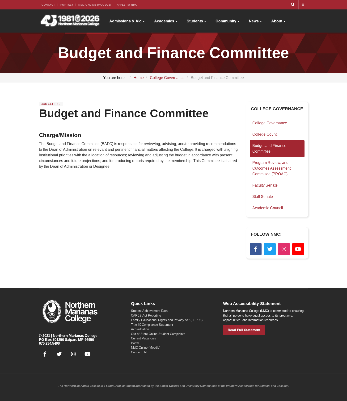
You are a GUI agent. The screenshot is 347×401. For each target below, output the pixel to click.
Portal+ (66, 4)
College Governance (269, 123)
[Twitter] (270, 249)
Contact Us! (139, 352)
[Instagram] (284, 249)
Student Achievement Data (149, 311)
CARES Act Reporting (146, 315)
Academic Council (267, 208)
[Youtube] (298, 249)
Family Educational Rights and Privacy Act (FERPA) (167, 320)
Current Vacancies (143, 338)
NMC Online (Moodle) (94, 4)
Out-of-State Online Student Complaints (158, 334)
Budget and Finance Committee (124, 113)
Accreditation (140, 329)
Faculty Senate (265, 185)
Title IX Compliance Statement (152, 324)
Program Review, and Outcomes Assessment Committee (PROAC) (271, 168)
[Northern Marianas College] (70, 21)
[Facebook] (256, 249)
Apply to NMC (127, 4)
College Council (265, 134)
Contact (48, 4)
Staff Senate (262, 197)
